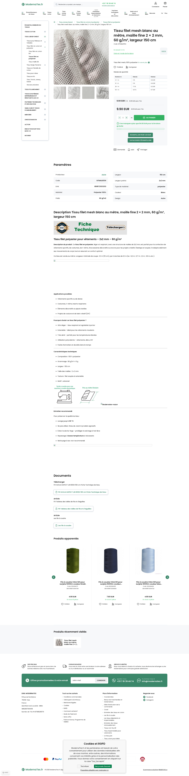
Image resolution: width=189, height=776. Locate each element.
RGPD (65, 708)
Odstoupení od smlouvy (72, 700)
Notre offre (67, 717)
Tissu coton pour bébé (112, 739)
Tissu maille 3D (34, 62)
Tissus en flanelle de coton (34, 69)
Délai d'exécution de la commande (112, 706)
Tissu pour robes (32, 73)
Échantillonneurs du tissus (33, 26)
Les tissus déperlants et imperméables (112, 719)
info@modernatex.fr (108, 5)
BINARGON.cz (163, 770)
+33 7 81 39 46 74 (109, 3)
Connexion (101, 680)
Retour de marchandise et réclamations (113, 701)
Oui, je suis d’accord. (103, 766)
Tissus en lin (31, 76)
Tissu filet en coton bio (35, 52)
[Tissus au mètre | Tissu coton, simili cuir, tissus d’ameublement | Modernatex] (54, 22)
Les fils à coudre (109, 715)
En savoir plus (142, 62)
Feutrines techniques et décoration (33, 103)
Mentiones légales (70, 703)
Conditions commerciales (73, 697)
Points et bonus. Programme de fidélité (74, 721)
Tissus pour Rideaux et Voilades (34, 42)
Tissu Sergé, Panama (34, 65)
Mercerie (28, 115)
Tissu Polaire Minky (32, 89)
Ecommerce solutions (150, 770)
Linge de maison (31, 120)
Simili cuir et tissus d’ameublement (32, 109)
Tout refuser (85, 766)
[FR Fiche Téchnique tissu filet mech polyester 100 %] (90, 233)
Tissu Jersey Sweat (66, 22)
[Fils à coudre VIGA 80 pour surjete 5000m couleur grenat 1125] (110, 560)
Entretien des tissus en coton (114, 712)
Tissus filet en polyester (111, 22)
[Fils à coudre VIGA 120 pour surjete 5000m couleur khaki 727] (72, 560)
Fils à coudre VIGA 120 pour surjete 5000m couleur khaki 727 (73, 583)
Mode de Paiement (70, 714)
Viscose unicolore (33, 85)
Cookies (66, 705)
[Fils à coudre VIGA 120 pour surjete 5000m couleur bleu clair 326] (148, 560)
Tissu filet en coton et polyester (87, 22)
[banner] (35, 4)
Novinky (28, 136)
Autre (164, 51)
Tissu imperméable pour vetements (112, 732)
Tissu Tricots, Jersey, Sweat (34, 81)
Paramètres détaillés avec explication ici (95, 770)
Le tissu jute (108, 736)
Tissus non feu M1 (110, 728)
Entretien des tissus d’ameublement (110, 724)
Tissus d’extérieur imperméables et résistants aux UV (32, 96)
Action (27, 125)
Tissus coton (30, 32)
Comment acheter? (71, 711)
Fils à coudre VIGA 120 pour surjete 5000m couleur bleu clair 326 (148, 583)
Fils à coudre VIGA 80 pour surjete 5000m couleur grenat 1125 (110, 583)
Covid (106, 710)
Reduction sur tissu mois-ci (32, 130)
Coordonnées (108, 697)
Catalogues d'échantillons (140, 140)
